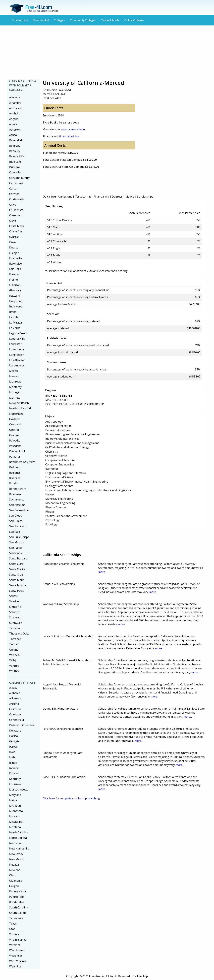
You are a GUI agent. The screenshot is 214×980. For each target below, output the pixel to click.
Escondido (15, 263)
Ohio (12, 875)
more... (102, 572)
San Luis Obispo (19, 537)
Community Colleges (83, 20)
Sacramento (16, 499)
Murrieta (14, 397)
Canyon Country (19, 178)
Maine (13, 800)
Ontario (14, 430)
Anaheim (14, 113)
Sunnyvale (15, 623)
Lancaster (15, 344)
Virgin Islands (17, 939)
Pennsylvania (17, 891)
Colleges (59, 20)
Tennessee (16, 918)
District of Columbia (21, 725)
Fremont (14, 274)
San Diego (15, 515)
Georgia (14, 741)
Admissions (65, 196)
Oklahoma (15, 880)
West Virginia (17, 961)
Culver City (16, 231)
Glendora (15, 290)
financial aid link (69, 136)
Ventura (14, 666)
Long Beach (16, 355)
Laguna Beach (18, 333)
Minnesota (16, 811)
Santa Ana (15, 553)
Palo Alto (14, 440)
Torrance (15, 639)
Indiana (14, 768)
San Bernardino (19, 510)
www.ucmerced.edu (73, 129)
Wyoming (15, 966)
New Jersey (16, 854)
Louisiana (15, 784)
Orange (14, 435)
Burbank (14, 167)
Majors (129, 196)
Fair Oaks (15, 269)
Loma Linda (16, 349)
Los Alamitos (17, 360)
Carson (13, 188)
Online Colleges (134, 20)
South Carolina (18, 907)
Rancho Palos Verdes (22, 462)
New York (15, 870)
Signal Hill (15, 607)
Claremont (15, 215)
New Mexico (16, 859)
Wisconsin (15, 956)
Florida (13, 736)
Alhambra (15, 103)
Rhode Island (17, 902)
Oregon (14, 886)
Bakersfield (16, 140)
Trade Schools (110, 20)
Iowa (12, 752)
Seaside (14, 601)
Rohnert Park (17, 489)
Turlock (14, 644)
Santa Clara (16, 564)
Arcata (13, 124)
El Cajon (14, 253)
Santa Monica (17, 585)
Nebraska (15, 843)
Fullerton (15, 285)
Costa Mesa (16, 226)
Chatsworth (16, 199)
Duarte (13, 247)
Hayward (14, 296)
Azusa (13, 135)
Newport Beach (19, 403)
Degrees (117, 196)
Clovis (13, 221)
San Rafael (15, 548)
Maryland (15, 795)
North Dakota (18, 838)
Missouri (14, 816)
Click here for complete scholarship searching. (71, 798)
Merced (14, 376)
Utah (12, 929)
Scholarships (20, 20)
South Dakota (18, 913)
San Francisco (17, 526)
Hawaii (13, 746)
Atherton (15, 129)
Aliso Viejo (15, 108)
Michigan (15, 805)
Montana (15, 827)
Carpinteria (16, 183)
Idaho (12, 757)
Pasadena (15, 446)
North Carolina (18, 832)
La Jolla (13, 317)
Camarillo (15, 172)
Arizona (14, 704)
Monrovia (15, 381)
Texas (13, 923)
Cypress (14, 237)
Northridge (16, 414)
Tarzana (14, 628)
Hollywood (15, 301)
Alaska (13, 687)
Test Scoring (83, 196)
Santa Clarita (17, 569)
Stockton (14, 617)
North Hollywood (20, 408)
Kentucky (15, 779)
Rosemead (15, 494)
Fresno (13, 279)
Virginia (14, 934)
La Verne (14, 328)
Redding (14, 467)
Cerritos (14, 194)
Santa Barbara (18, 558)
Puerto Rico (16, 897)
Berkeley (14, 151)
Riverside (15, 478)
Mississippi (16, 822)
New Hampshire (19, 848)
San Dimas (15, 521)
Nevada (14, 864)
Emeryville (15, 258)
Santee (13, 596)
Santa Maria (16, 580)
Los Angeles (16, 365)
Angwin (14, 119)
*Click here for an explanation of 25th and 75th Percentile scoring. (86, 271)
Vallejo (13, 660)
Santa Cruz (16, 574)
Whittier (14, 671)
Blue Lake (15, 162)
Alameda (14, 97)
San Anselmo (17, 505)
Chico (12, 204)
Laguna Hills (17, 338)
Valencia (14, 655)
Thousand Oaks (19, 633)
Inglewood (15, 306)
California (15, 709)
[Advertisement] (107, 52)
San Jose (14, 531)
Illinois (13, 763)
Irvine (12, 312)
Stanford (14, 612)
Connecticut (16, 720)
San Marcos (16, 542)
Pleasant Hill (17, 451)
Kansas (13, 773)
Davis (12, 242)
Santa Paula (16, 590)
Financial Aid (41, 20)
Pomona (14, 456)
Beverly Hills (17, 156)
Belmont (14, 145)
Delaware (15, 730)
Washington (17, 950)
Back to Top (140, 976)
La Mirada (15, 322)
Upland (13, 649)
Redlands (15, 473)
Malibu (13, 371)
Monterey (15, 387)
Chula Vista (16, 210)
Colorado (15, 714)
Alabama (14, 693)
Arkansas (15, 698)
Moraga (14, 392)
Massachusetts (18, 789)
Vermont (14, 945)
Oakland (14, 419)
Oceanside (15, 424)
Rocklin (13, 483)
